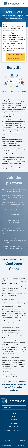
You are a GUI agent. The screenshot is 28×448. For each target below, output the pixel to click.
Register (14, 416)
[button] (14, 407)
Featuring (13, 91)
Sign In (14, 420)
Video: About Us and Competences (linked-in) (13, 248)
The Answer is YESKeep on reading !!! (15, 56)
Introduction (5, 91)
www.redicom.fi (6, 440)
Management (22, 91)
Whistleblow (14, 423)
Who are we (14, 214)
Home (14, 413)
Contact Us (14, 426)
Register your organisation (14, 222)
